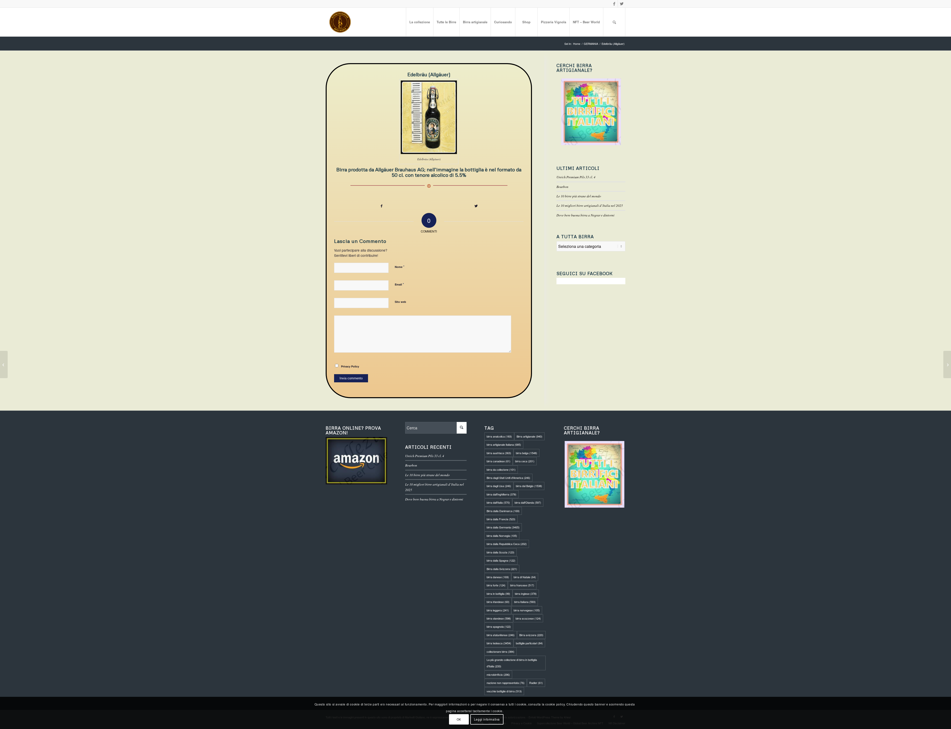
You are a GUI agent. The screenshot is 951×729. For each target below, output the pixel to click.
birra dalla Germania (503, 527)
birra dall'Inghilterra (501, 494)
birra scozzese (528, 618)
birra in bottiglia (498, 594)
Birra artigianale (529, 436)
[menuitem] (419, 22)
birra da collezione (501, 469)
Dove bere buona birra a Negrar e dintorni (585, 215)
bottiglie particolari (529, 643)
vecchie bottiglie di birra (504, 691)
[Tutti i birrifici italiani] (590, 112)
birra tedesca (499, 643)
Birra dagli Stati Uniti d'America (508, 478)
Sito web (400, 302)
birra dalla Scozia (500, 552)
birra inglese (526, 594)
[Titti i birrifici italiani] (594, 474)
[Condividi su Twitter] (476, 206)
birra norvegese (527, 610)
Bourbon (562, 186)
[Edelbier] (947, 364)
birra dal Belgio (529, 486)
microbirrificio (498, 675)
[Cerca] (614, 22)
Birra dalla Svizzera (502, 569)
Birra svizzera (531, 635)
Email (399, 284)
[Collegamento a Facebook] (614, 3)
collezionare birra (500, 651)
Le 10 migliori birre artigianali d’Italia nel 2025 (589, 205)
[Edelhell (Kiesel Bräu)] (4, 364)
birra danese (498, 577)
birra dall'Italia (498, 502)
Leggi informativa (487, 719)
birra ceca (524, 461)
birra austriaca (499, 453)
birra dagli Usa (499, 486)
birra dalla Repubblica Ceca (507, 544)
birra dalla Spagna (501, 560)
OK (459, 719)
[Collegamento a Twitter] (621, 3)
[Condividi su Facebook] (381, 206)
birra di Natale (525, 577)
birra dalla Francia (501, 519)
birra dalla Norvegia (502, 536)
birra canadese (498, 461)
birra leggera (498, 610)
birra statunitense (501, 635)
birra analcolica (499, 436)
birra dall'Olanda (528, 502)
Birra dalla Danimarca (503, 511)
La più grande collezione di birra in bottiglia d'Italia (512, 663)
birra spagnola (499, 626)
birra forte (496, 585)
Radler (536, 683)
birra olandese (499, 618)
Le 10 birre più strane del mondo (578, 196)
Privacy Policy (350, 366)
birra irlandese (498, 602)
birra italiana (525, 602)
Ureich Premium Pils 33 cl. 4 (575, 177)
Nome (399, 266)
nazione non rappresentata (506, 683)
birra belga (526, 453)
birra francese (522, 585)
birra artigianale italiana (504, 444)
